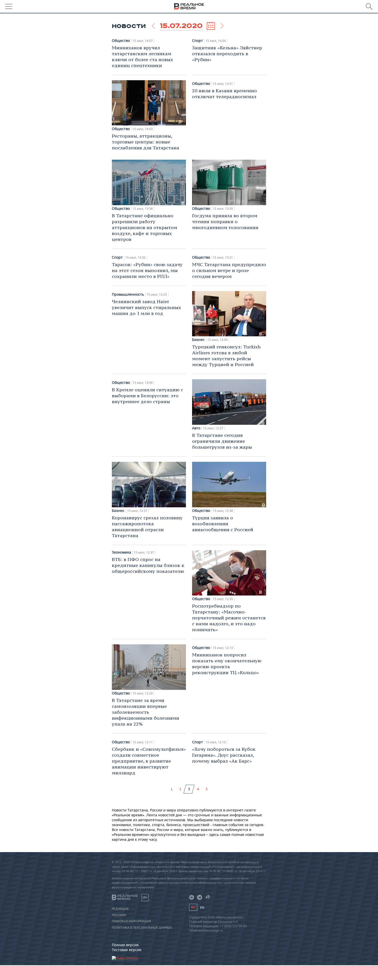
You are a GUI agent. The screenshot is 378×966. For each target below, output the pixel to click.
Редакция (120, 909)
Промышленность (128, 294)
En (202, 907)
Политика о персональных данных (142, 927)
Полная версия (125, 944)
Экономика (121, 552)
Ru (193, 907)
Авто (196, 428)
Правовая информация (131, 921)
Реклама (119, 915)
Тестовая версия (126, 949)
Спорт (197, 41)
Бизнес (198, 340)
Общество (121, 41)
